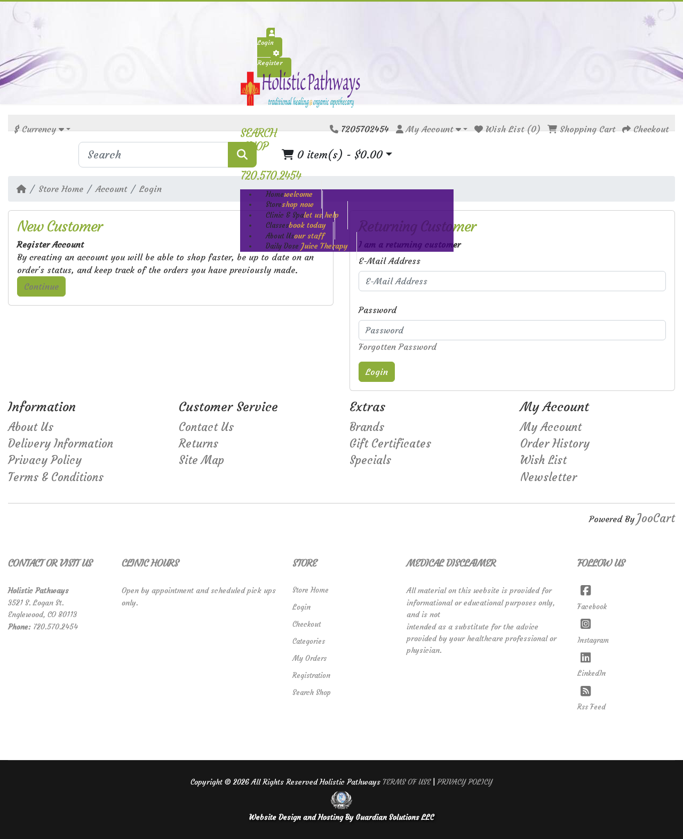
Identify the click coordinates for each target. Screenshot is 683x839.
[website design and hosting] (342, 800)
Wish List (543, 460)
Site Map (201, 460)
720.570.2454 (55, 627)
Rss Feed (591, 707)
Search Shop (311, 692)
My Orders (309, 658)
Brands (367, 427)
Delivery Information (60, 444)
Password (377, 310)
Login (150, 188)
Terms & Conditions (56, 477)
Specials (370, 460)
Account (111, 188)
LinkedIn (591, 673)
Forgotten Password (397, 346)
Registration (311, 675)
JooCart (656, 518)
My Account (551, 427)
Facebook (592, 606)
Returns (198, 444)
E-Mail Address (389, 260)
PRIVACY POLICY (465, 782)
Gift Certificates (390, 444)
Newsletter (548, 477)
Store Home (60, 188)
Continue (41, 286)
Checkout (306, 624)
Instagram (593, 640)
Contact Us (206, 427)
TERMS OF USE (407, 782)
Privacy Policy (45, 460)
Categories (308, 641)
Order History (555, 444)
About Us (30, 427)
